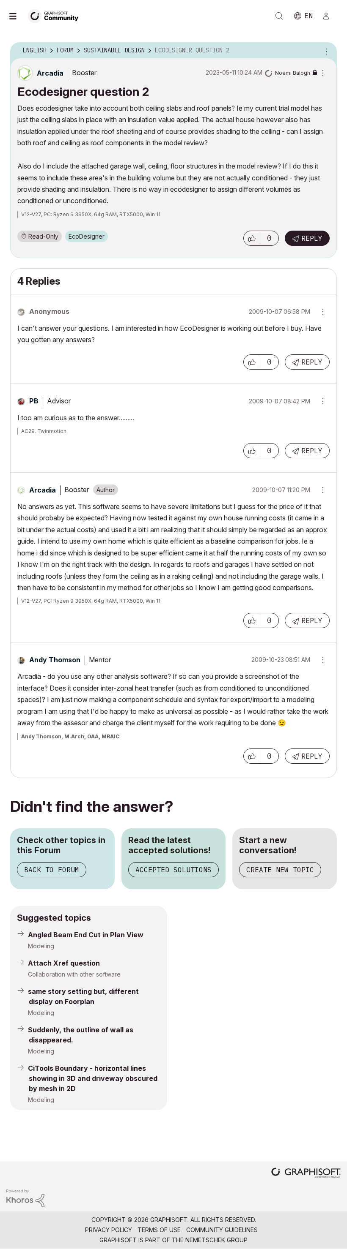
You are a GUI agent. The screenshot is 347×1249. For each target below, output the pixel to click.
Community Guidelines (222, 1229)
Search (279, 16)
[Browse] (17, 16)
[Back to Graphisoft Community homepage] (56, 15)
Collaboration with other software (74, 974)
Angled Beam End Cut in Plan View (85, 935)
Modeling (41, 946)
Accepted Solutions (173, 869)
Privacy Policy (108, 1229)
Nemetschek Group (216, 1240)
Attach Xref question (64, 963)
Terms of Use (159, 1229)
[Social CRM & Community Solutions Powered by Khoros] (25, 1197)
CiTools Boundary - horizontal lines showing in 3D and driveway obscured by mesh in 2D (92, 1078)
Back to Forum (51, 869)
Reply (311, 238)
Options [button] (324, 50)
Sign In (330, 16)
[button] (252, 238)
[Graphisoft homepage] (306, 1173)
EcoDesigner (87, 236)
